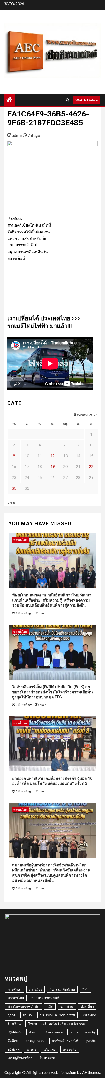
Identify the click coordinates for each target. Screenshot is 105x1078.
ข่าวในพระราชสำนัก (23, 1006)
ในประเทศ (47, 1058)
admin (17, 135)
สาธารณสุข (54, 1032)
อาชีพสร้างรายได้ (65, 1041)
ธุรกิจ (12, 1015)
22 (91, 466)
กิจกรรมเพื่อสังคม (62, 989)
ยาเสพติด (89, 1015)
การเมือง (35, 989)
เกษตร (31, 1049)
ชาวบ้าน (66, 1006)
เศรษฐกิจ (69, 1049)
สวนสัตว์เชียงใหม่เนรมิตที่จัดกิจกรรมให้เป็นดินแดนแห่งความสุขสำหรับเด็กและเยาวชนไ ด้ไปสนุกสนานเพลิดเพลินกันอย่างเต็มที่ (29, 238)
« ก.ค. (11, 502)
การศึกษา (15, 989)
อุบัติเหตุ (14, 1049)
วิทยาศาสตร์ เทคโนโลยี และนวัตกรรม (56, 1023)
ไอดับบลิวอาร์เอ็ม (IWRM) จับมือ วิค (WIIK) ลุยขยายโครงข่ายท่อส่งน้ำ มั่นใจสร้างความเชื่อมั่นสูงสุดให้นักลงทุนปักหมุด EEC (52, 691)
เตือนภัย (50, 1049)
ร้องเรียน (14, 1023)
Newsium (68, 1072)
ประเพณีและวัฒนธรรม (57, 1015)
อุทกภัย (90, 1041)
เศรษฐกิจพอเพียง (20, 1058)
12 (52, 455)
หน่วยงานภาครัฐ (82, 1032)
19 (52, 466)
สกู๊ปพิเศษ (15, 1032)
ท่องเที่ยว (87, 1006)
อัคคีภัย (13, 1041)
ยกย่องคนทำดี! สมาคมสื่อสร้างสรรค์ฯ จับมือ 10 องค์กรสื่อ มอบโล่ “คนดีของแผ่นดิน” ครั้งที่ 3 (52, 781)
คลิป (49, 1006)
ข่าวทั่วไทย (20, 540)
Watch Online (86, 100)
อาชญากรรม (35, 1041)
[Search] (67, 100)
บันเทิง (28, 1015)
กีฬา (85, 989)
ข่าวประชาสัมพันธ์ (45, 998)
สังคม (33, 1032)
